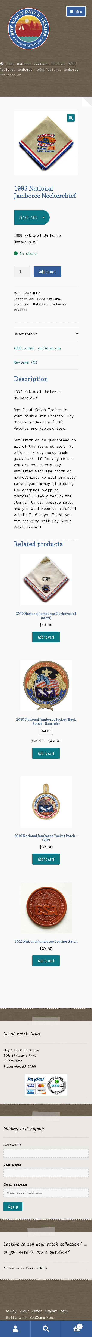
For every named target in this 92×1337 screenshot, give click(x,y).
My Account (15, 1329)
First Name (12, 1145)
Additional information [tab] (37, 348)
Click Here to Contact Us (24, 1268)
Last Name (12, 1165)
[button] (71, 118)
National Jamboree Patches (41, 64)
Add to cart (47, 271)
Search (46, 1329)
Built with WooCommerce (29, 1317)
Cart (71, 1325)
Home (9, 64)
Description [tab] (25, 334)
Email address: (15, 1185)
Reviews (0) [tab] (25, 362)
